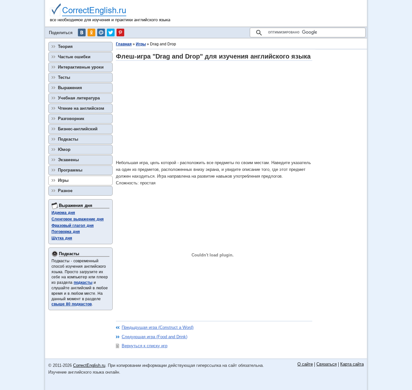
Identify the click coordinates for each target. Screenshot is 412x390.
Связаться (326, 364)
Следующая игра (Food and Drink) (154, 336)
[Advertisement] (214, 110)
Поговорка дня (66, 231)
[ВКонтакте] (82, 32)
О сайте (305, 364)
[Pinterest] (120, 32)
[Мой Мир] (101, 32)
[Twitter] (111, 32)
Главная (124, 44)
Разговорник (71, 118)
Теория (65, 46)
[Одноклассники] (91, 32)
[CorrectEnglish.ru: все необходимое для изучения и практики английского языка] (110, 13)
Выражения (70, 87)
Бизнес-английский (78, 128)
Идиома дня (63, 212)
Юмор (64, 149)
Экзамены (68, 159)
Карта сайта (352, 364)
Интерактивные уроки (81, 67)
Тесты (64, 77)
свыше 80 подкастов (72, 304)
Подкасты (68, 139)
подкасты (83, 282)
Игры (141, 44)
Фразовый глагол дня (73, 225)
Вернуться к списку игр (144, 345)
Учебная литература (79, 98)
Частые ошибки (74, 56)
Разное (65, 190)
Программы (70, 170)
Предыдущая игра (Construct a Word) (157, 327)
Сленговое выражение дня (78, 219)
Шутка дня (62, 238)
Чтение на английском (81, 108)
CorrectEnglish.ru (89, 365)
